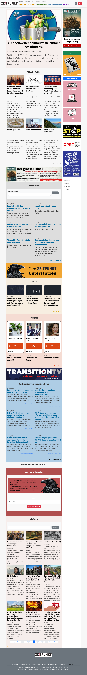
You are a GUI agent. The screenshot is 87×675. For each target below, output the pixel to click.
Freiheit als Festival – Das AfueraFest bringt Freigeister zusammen (33, 611)
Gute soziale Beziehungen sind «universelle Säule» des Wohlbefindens (47, 239)
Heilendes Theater (51, 355)
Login (80, 3)
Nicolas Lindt (54, 140)
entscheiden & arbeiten (27, 4)
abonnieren (7, 643)
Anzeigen (38, 1)
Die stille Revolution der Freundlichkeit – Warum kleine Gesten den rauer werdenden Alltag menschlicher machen (52, 613)
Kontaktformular (72, 78)
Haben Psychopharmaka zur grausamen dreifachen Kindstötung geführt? (18, 412)
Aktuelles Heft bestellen (72, 46)
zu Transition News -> (55, 456)
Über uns (44, 1)
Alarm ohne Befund (33, 130)
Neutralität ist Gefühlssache (49, 131)
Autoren (66, 183)
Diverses (66, 4)
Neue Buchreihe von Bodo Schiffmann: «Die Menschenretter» (45, 389)
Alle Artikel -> (57, 163)
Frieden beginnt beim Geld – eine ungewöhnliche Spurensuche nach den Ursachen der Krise (15, 613)
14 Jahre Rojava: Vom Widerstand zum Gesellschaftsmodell (33, 575)
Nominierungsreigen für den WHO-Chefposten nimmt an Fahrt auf (48, 437)
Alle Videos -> (57, 308)
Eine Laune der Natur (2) (52, 539)
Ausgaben (21, 1)
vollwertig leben (41, 4)
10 (42, 639)
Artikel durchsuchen (12, 521)
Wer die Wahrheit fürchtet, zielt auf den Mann (32, 88)
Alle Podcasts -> (56, 363)
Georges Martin (18, 51)
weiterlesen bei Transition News (27, 401)
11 (44, 639)
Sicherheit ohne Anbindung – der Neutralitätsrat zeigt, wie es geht (52, 89)
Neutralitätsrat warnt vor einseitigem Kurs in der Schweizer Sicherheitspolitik (18, 437)
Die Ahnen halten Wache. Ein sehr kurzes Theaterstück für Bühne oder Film (15, 89)
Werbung (66, 189)
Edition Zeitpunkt (29, 1)
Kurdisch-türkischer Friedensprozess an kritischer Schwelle (19, 205)
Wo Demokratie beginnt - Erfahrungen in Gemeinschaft (15, 541)
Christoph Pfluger (37, 140)
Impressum (67, 186)
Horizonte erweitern (55, 4)
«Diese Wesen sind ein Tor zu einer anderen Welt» (33, 297)
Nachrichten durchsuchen (13, 188)
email (33, 495)
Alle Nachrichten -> (55, 257)
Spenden (71, 53)
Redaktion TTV (55, 97)
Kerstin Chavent (18, 140)
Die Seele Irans (12, 573)
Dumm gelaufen (13, 130)
